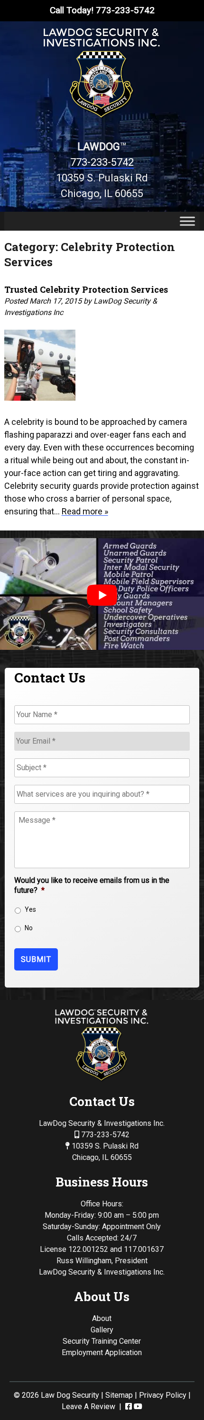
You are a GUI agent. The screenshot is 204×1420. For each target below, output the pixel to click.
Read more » (85, 511)
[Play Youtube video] (102, 595)
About (101, 1318)
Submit (36, 959)
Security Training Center (102, 1341)
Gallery (102, 1329)
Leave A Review (88, 1406)
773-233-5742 (102, 162)
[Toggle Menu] (187, 220)
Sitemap (119, 1395)
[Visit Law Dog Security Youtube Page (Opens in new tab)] (138, 1406)
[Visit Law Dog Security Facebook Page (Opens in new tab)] (128, 1406)
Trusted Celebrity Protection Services (86, 289)
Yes (30, 909)
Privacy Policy (162, 1395)
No (29, 928)
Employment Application (102, 1352)
